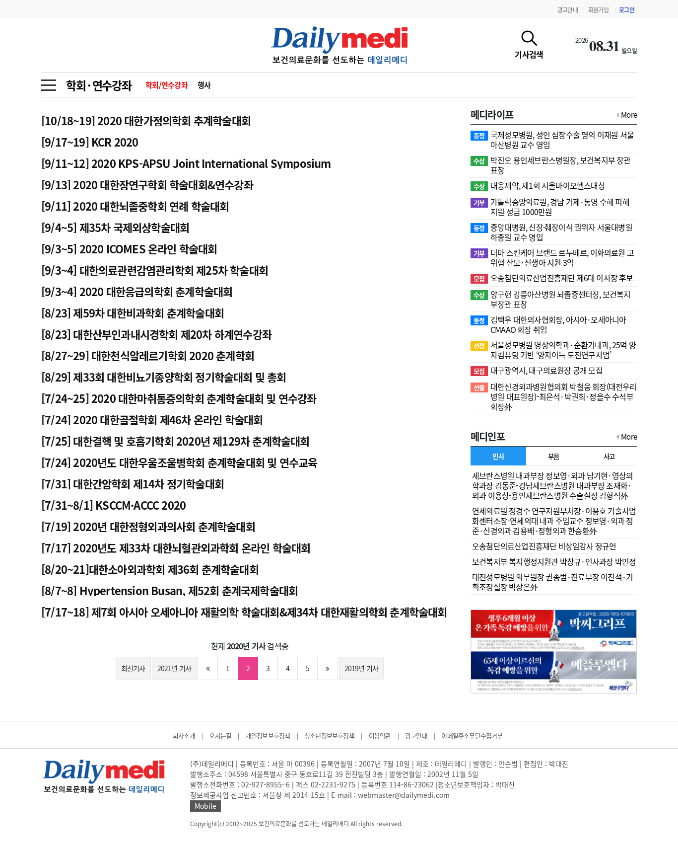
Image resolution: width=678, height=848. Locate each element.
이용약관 (380, 735)
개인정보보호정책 (268, 735)
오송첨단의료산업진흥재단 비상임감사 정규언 (544, 546)
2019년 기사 (361, 668)
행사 (204, 84)
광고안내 (567, 9)
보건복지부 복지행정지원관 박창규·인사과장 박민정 (554, 561)
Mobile (205, 806)
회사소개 (184, 735)
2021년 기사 (174, 668)
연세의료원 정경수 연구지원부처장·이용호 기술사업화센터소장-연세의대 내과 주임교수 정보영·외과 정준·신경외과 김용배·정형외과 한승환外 (554, 521)
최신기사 (133, 668)
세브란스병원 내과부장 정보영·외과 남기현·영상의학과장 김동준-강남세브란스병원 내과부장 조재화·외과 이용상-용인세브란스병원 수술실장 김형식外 (552, 485)
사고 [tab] (609, 456)
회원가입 (598, 9)
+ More (626, 114)
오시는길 (220, 735)
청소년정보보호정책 (329, 735)
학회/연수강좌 (166, 84)
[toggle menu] (48, 82)
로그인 (626, 9)
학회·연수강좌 (99, 85)
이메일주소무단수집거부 (471, 735)
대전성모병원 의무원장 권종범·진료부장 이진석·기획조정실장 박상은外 (552, 582)
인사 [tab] (498, 456)
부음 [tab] (553, 456)
